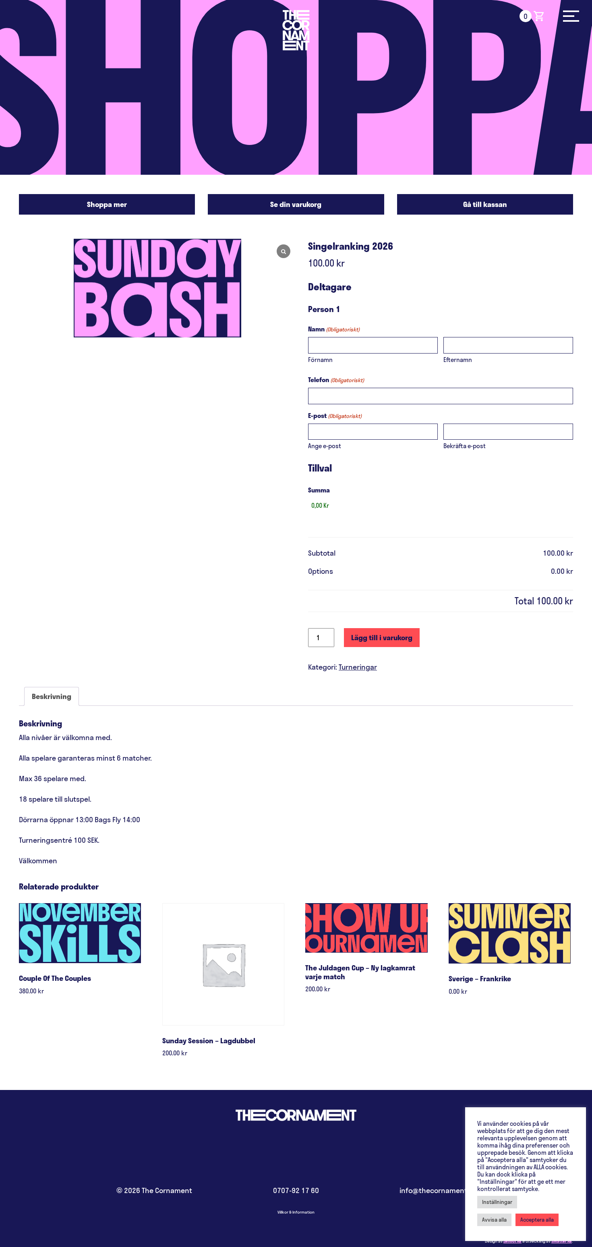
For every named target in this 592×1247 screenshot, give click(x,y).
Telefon (336, 380)
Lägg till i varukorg (381, 637)
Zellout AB (512, 1241)
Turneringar (358, 667)
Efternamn (457, 360)
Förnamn (320, 360)
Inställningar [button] (497, 1202)
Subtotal (321, 553)
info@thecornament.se (437, 1190)
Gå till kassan (485, 204)
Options (320, 571)
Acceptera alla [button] (537, 1219)
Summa (319, 490)
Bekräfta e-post (464, 446)
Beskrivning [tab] (51, 696)
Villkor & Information (296, 1212)
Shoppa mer (107, 204)
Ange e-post (324, 446)
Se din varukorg (295, 204)
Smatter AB (561, 1241)
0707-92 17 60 (296, 1190)
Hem (296, 30)
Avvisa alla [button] (494, 1219)
